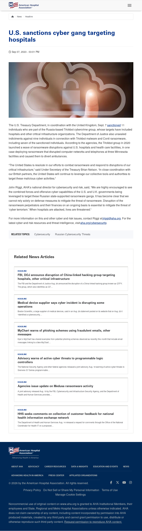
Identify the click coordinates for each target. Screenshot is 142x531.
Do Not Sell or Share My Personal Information (71, 490)
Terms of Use (110, 490)
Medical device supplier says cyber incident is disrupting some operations (61, 304)
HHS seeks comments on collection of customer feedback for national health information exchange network (66, 416)
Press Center (56, 475)
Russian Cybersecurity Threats (72, 234)
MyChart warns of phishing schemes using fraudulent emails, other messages (64, 332)
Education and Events (105, 466)
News (19, 16)
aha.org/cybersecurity (93, 223)
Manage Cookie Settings (70, 494)
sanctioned (114, 125)
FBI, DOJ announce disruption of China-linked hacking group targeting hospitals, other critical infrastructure (66, 277)
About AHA (17, 466)
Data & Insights (79, 466)
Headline (29, 16)
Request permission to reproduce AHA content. (93, 522)
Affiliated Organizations (83, 475)
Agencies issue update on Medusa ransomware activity (55, 386)
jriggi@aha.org (112, 218)
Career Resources (55, 466)
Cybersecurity (42, 234)
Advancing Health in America (27, 475)
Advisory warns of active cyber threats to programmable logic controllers (60, 360)
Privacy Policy (32, 490)
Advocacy (33, 466)
